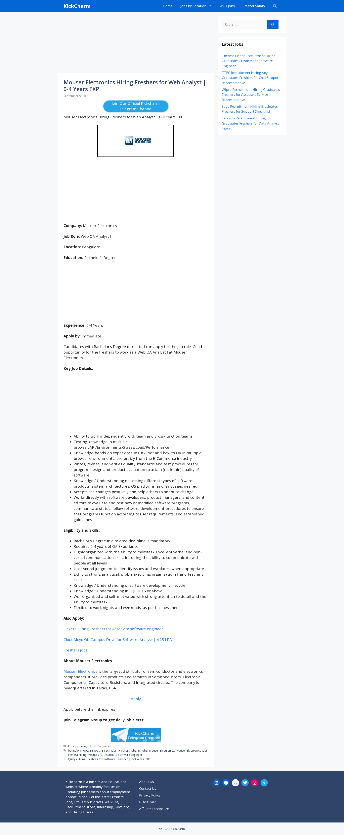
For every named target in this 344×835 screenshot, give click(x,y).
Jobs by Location (193, 6)
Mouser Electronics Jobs (192, 750)
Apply (136, 698)
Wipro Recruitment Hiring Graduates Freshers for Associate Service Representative (251, 94)
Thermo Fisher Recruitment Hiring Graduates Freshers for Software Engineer (249, 60)
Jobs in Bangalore (99, 746)
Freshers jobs (75, 650)
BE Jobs (95, 750)
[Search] (273, 24)
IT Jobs (142, 750)
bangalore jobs (78, 750)
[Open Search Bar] (274, 6)
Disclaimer (147, 802)
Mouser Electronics (80, 671)
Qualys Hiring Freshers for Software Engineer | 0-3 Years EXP (109, 759)
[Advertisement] (136, 44)
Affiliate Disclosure (154, 808)
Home (167, 6)
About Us (146, 781)
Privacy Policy (150, 795)
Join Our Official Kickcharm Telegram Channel (136, 106)
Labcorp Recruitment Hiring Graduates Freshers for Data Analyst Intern (250, 123)
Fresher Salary (254, 6)
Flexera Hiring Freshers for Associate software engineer (113, 628)
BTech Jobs (109, 750)
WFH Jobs (227, 6)
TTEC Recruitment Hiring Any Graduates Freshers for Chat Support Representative (251, 77)
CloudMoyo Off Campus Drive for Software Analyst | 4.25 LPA (118, 639)
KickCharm (77, 6)
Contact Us (147, 788)
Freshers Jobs (77, 746)
